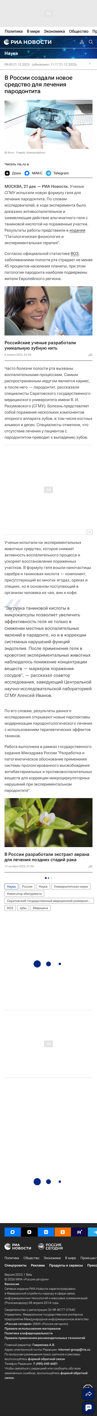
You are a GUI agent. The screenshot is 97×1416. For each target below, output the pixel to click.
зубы (23, 908)
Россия (27, 886)
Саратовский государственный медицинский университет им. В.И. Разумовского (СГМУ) (50, 901)
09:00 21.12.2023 (17, 64)
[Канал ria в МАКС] (13, 1232)
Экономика (52, 1258)
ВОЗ (75, 253)
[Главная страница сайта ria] (27, 42)
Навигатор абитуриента (24, 893)
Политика (12, 1258)
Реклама (38, 1265)
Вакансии (12, 1284)
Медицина (40, 908)
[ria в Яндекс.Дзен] (29, 1232)
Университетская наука (71, 886)
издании (77, 230)
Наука (11, 886)
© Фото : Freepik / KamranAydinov (25, 152)
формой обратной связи (46, 1359)
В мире (70, 1258)
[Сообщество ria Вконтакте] (46, 1232)
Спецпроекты (15, 1265)
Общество (31, 1258)
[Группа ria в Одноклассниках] (63, 1232)
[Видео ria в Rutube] (79, 1232)
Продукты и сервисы (66, 1265)
